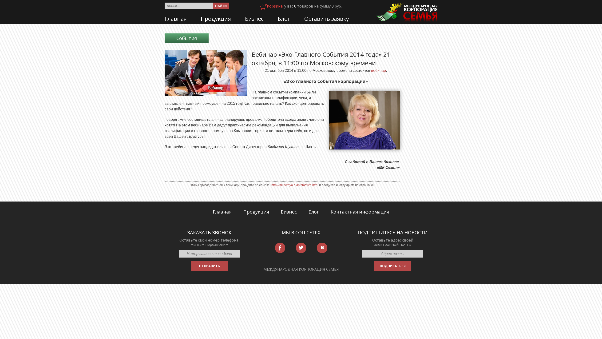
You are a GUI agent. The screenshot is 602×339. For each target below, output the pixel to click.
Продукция (216, 18)
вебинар (378, 71)
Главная (176, 18)
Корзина (275, 6)
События (186, 38)
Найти (221, 6)
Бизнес (254, 18)
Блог (284, 18)
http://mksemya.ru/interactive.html (294, 185)
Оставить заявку (326, 18)
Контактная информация (360, 212)
